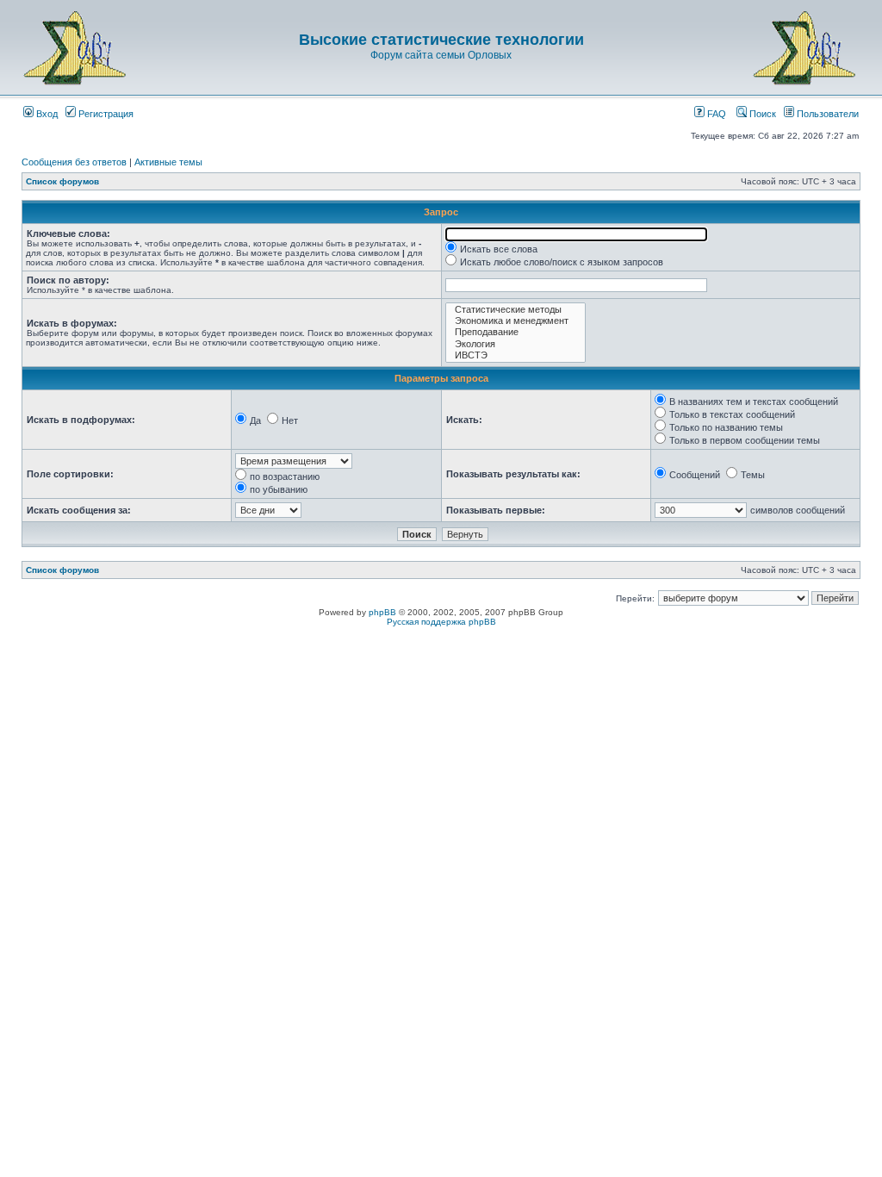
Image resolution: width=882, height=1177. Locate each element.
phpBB (382, 612)
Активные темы (168, 162)
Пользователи (826, 114)
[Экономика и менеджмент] (515, 321)
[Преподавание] (515, 332)
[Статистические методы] (515, 309)
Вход (46, 114)
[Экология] (515, 344)
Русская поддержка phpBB (441, 621)
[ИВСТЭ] (515, 355)
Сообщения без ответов (74, 162)
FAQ (715, 114)
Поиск (761, 114)
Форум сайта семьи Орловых (441, 55)
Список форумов (62, 181)
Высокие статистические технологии (441, 39)
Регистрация (105, 114)
